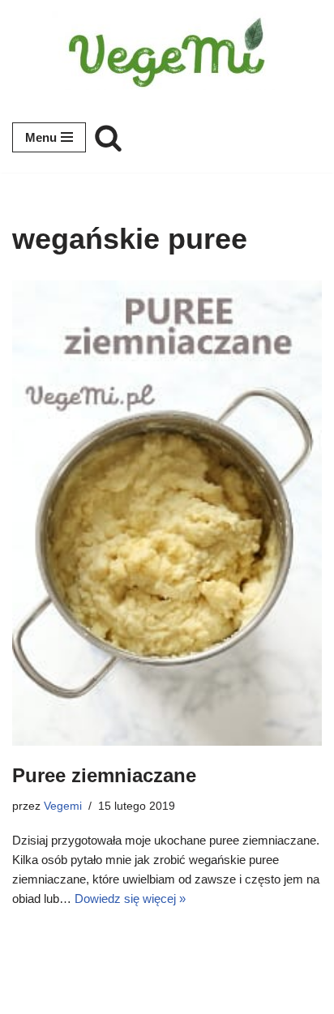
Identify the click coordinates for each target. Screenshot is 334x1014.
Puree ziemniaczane (104, 775)
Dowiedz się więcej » (130, 898)
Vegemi (63, 806)
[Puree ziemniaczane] (167, 513)
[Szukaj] (108, 137)
